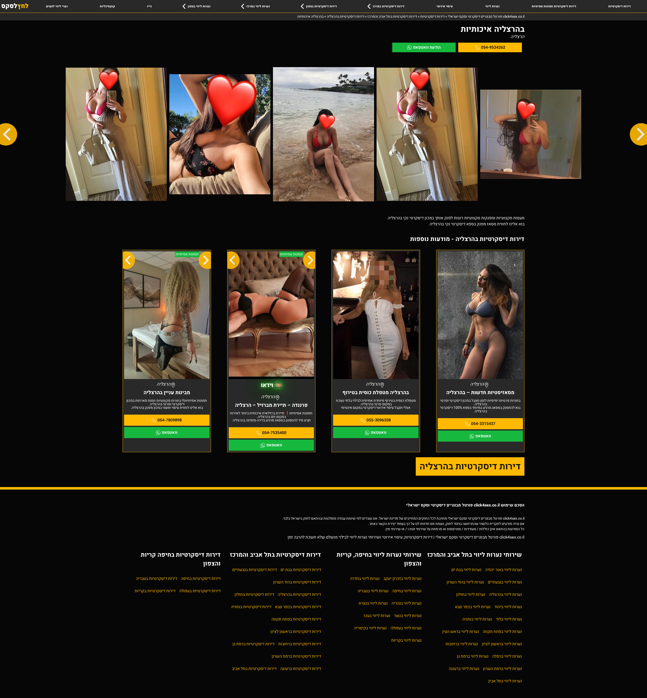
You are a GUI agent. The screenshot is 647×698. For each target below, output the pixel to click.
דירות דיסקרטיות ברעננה (300, 669)
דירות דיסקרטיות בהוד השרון (297, 582)
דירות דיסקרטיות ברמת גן (253, 644)
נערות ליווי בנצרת (373, 603)
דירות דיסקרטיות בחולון (254, 595)
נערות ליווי (492, 6)
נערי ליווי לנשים (57, 6)
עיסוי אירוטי (444, 6)
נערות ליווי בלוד (509, 619)
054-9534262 (493, 47)
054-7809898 (169, 420)
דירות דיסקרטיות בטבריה (156, 579)
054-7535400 (274, 433)
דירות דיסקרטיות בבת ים (301, 570)
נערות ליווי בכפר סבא (473, 607)
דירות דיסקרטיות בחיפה (201, 579)
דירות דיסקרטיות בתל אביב (254, 669)
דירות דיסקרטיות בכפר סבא (298, 607)
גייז (149, 6)
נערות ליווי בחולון (470, 595)
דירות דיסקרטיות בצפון (321, 6)
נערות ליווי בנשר (408, 616)
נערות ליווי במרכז (258, 6)
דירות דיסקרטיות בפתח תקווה (296, 619)
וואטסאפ (483, 436)
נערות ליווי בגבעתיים (505, 582)
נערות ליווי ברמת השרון (502, 669)
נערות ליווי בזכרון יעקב (402, 579)
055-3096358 (378, 420)
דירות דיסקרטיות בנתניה (251, 607)
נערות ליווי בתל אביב (505, 681)
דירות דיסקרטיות (619, 6)
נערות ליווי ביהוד (508, 607)
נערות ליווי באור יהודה (503, 570)
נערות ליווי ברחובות (462, 644)
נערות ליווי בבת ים (466, 570)
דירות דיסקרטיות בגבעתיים (254, 570)
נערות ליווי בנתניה (477, 619)
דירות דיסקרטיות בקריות (155, 591)
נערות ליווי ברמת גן (473, 656)
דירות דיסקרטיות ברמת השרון (296, 656)
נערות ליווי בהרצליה (505, 595)
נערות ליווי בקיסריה (370, 628)
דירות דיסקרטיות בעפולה (200, 591)
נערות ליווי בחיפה (407, 591)
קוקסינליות (107, 6)
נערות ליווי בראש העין (460, 632)
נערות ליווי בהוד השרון (465, 582)
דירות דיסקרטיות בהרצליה (470, 466)
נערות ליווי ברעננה (464, 669)
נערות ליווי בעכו (377, 616)
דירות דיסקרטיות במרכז (388, 6)
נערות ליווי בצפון (199, 6)
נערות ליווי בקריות (406, 640)
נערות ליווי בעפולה (406, 628)
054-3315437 (483, 424)
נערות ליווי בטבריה (373, 591)
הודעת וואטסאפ (427, 47)
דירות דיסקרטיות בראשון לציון (295, 632)
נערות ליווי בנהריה (406, 603)
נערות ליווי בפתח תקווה (502, 632)
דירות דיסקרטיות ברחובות (299, 644)
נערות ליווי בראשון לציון (502, 644)
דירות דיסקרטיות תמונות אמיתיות (554, 6)
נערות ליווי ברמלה (507, 656)
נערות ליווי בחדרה (365, 579)
